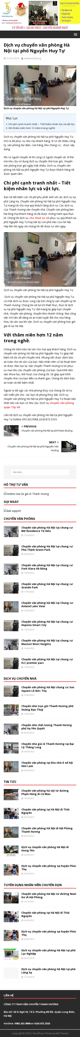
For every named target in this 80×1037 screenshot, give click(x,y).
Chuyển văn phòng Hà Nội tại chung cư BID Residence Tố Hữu (47, 529)
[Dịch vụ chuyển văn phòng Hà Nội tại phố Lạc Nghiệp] (11, 957)
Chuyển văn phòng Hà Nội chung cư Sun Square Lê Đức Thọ (47, 688)
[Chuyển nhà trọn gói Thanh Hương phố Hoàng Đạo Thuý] (11, 713)
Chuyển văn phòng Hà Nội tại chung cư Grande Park (47, 585)
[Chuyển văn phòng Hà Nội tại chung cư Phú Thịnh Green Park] (11, 553)
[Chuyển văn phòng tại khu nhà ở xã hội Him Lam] (11, 770)
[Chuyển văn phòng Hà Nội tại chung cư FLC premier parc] (11, 666)
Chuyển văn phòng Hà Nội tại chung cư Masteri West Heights (47, 642)
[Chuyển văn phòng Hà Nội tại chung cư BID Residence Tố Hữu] (11, 535)
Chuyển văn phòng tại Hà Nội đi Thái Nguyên (45, 811)
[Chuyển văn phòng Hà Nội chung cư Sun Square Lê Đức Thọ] (11, 694)
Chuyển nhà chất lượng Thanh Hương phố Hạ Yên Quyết (46, 726)
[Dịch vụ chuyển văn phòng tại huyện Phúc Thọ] (11, 873)
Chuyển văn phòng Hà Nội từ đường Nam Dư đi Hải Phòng (48, 895)
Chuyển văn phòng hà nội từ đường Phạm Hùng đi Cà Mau (45, 792)
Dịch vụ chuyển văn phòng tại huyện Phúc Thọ (48, 867)
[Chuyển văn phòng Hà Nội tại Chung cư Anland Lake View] (11, 610)
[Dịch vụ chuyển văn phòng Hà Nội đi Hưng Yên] (11, 854)
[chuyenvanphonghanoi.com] (40, 28)
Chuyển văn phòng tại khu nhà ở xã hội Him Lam (47, 764)
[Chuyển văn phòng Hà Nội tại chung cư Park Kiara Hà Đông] (11, 572)
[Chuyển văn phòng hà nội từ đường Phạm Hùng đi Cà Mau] (11, 798)
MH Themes (62, 1033)
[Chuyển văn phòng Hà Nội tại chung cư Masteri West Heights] (11, 648)
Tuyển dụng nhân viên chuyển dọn (33, 885)
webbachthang (32, 58)
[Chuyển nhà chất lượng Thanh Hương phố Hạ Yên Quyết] (11, 732)
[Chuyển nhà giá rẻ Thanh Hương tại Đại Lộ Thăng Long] (11, 751)
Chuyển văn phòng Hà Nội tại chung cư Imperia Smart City (47, 623)
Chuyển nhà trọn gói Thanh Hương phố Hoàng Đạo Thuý (47, 707)
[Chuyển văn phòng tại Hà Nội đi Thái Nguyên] (11, 817)
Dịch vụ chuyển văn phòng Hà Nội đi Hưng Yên (45, 848)
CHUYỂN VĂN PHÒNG (19, 519)
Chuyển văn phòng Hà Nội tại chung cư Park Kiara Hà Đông (47, 566)
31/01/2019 (13, 58)
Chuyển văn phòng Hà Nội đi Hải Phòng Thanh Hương (47, 829)
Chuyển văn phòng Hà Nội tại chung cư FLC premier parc (47, 660)
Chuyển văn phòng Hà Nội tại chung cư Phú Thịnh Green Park (47, 548)
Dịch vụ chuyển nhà (20, 678)
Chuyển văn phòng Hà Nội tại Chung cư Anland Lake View (47, 604)
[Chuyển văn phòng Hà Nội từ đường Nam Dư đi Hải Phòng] (11, 901)
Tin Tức (10, 782)
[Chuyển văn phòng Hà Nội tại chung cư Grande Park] (11, 591)
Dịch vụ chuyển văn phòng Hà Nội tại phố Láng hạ (48, 970)
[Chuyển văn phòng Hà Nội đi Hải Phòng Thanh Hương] (11, 835)
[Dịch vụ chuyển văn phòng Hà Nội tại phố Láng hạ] (11, 976)
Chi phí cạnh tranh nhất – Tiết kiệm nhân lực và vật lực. (42, 124)
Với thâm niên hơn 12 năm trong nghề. (32, 128)
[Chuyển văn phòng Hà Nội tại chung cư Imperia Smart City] (11, 629)
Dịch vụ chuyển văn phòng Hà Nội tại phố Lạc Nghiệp (48, 952)
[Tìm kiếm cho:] (40, 472)
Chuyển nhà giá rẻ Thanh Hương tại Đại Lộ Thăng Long (47, 745)
